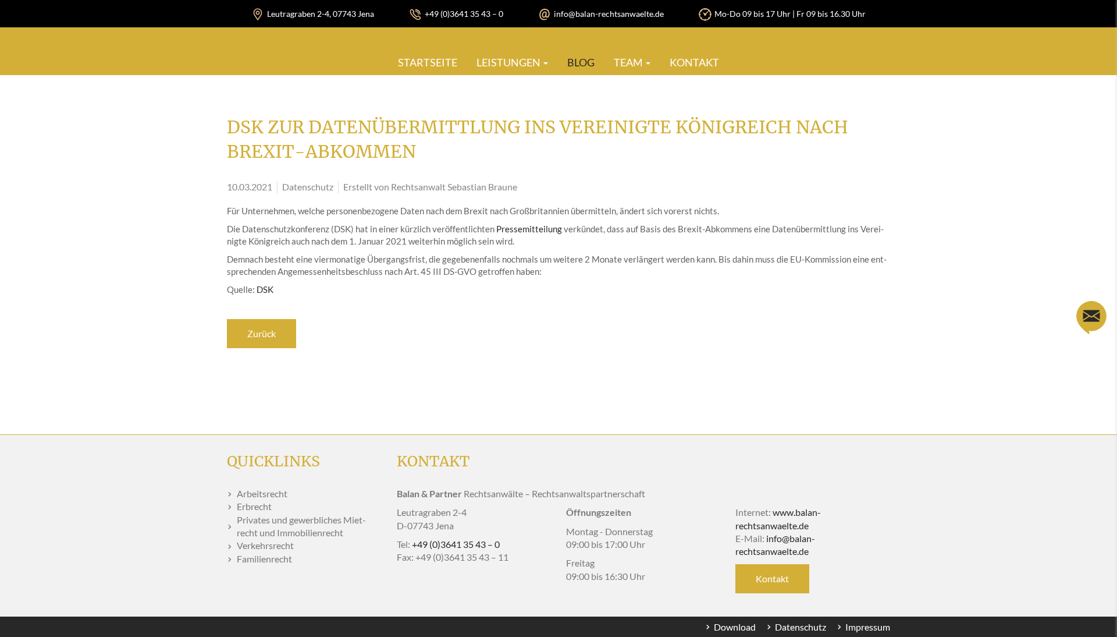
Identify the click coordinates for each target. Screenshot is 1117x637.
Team (629, 62)
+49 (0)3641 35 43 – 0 (464, 14)
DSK (265, 289)
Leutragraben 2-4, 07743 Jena (320, 14)
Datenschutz (800, 626)
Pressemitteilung (529, 229)
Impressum (867, 626)
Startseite (427, 62)
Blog (581, 62)
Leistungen (509, 62)
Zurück (261, 333)
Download (735, 626)
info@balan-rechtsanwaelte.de (609, 14)
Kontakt (694, 62)
